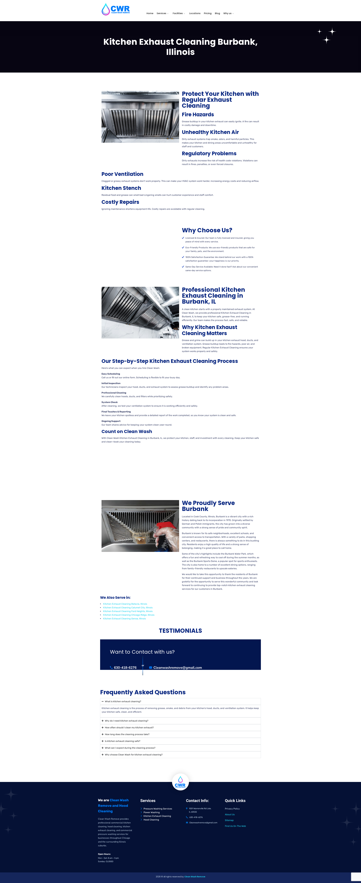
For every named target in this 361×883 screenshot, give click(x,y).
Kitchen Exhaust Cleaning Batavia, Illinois (125, 604)
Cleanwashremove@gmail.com (177, 667)
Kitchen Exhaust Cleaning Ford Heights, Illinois (128, 611)
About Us (230, 814)
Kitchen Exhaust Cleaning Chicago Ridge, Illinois (128, 615)
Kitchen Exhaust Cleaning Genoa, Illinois (124, 618)
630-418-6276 (125, 667)
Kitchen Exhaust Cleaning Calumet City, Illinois (128, 607)
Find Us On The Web (235, 826)
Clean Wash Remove (194, 876)
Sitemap (229, 820)
